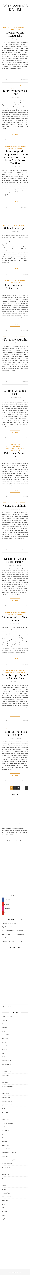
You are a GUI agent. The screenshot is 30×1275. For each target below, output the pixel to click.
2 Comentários (24, 274)
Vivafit (3, 1215)
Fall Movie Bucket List (15, 454)
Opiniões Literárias (15, 148)
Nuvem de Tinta (6, 1149)
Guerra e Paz (5, 1119)
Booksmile (4, 1046)
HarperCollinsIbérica (7, 1123)
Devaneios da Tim (9, 27)
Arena (3, 1031)
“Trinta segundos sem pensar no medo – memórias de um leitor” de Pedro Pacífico (15, 157)
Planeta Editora (6, 1174)
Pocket (3, 1178)
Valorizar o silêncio (15, 505)
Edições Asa (5, 1082)
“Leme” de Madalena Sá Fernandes (15, 733)
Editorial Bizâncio (6, 1097)
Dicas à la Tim (21, 27)
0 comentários (24, 79)
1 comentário (24, 140)
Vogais (3, 1219)
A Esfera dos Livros (7, 1016)
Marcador (4, 1141)
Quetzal (4, 1185)
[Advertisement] (15, 1239)
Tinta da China (5, 1208)
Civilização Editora (6, 1060)
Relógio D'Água (6, 1193)
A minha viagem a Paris (15, 392)
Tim (6, 79)
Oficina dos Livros (6, 1156)
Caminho (4, 1053)
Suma (3, 1204)
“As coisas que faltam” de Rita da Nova (15, 676)
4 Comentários (24, 720)
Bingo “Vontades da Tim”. (15, 92)
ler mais (15, 74)
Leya (3, 1134)
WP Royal (18, 1272)
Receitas (4, 1189)
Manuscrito (8, 672)
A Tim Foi (4, 1020)
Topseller (4, 1211)
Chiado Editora (6, 1057)
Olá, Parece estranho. (15, 339)
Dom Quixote (5, 1079)
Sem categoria (6, 1200)
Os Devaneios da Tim (15, 7)
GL (2, 1116)
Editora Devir (5, 1093)
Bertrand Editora (6, 1035)
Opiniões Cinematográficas (14, 448)
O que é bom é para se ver (14, 446)
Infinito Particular (10, 146)
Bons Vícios (5, 1042)
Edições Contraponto (7, 1086)
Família (3, 1108)
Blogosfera (5, 1038)
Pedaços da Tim (15, 29)
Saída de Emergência (7, 1196)
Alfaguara (4, 1027)
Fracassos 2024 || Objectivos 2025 (15, 286)
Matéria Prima (5, 1145)
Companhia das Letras (10, 727)
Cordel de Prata (6, 1068)
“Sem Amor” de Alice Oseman (15, 618)
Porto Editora (5, 1182)
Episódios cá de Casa (7, 1104)
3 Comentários (24, 664)
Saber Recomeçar (15, 228)
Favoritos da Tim (6, 1112)
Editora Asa (5, 1090)
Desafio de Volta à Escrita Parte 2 (15, 560)
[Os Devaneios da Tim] (5, 19)
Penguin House (22, 729)
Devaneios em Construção (15, 34)
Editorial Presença (10, 670)
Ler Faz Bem (22, 146)
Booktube (4, 1049)
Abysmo (4, 1024)
